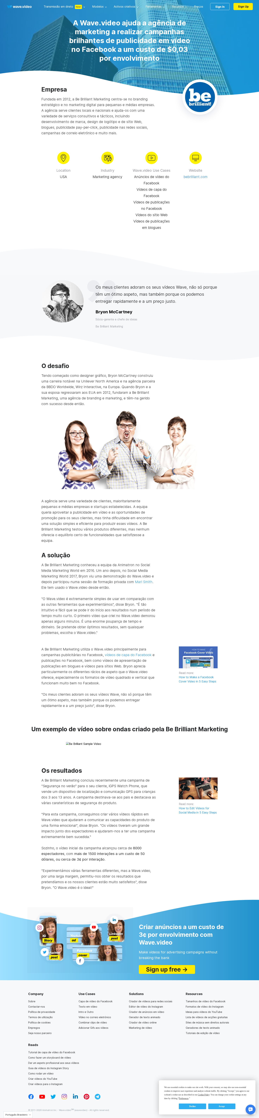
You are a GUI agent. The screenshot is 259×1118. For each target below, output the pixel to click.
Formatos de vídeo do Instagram (205, 1006)
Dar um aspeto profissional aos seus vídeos (53, 1062)
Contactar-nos (36, 1006)
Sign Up (243, 6)
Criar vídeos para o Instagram (45, 1084)
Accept (222, 1106)
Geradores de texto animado (203, 1027)
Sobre (31, 1001)
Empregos (34, 1027)
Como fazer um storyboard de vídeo (49, 1057)
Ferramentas (154, 6)
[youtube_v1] (42, 1098)
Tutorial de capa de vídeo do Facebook (51, 1052)
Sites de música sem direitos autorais (207, 1022)
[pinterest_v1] (86, 1098)
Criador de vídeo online (143, 1022)
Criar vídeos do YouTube (42, 1078)
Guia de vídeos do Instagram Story (48, 1068)
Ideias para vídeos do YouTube (204, 1011)
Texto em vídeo (88, 1006)
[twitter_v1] (53, 1098)
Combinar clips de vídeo (93, 1022)
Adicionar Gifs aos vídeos (93, 1027)
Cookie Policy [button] (203, 1094)
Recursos (178, 6)
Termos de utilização (40, 1017)
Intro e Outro (86, 1011)
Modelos (98, 6)
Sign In (220, 6)
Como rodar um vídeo (41, 1073)
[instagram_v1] (64, 1098)
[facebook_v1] (31, 1098)
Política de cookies (39, 1022)
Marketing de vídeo (140, 1027)
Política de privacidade (41, 1011)
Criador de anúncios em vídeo (146, 1011)
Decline (192, 1106)
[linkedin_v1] (75, 1098)
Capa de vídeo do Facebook (96, 1001)
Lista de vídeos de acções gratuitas (207, 1017)
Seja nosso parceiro (40, 1033)
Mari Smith (143, 582)
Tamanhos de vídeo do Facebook (206, 1001)
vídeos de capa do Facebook (128, 655)
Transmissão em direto (58, 6)
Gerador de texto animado (144, 1017)
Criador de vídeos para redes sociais (150, 1001)
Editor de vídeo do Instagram (146, 1006)
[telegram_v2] (97, 1098)
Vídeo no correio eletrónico (95, 1017)
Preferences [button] (184, 1098)
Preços (198, 6)
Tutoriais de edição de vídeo (203, 1033)
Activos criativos (124, 6)
